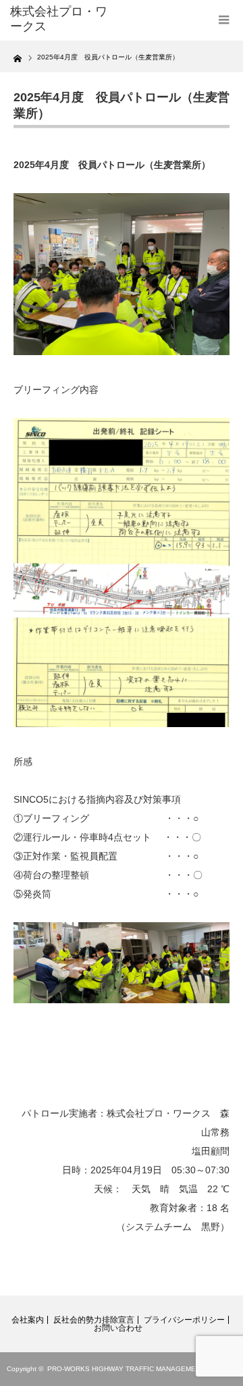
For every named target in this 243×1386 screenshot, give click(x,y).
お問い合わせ (118, 1328)
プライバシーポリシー (184, 1320)
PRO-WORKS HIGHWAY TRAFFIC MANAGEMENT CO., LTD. (142, 1368)
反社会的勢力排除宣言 (93, 1320)
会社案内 (27, 1320)
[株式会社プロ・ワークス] (58, 19)
